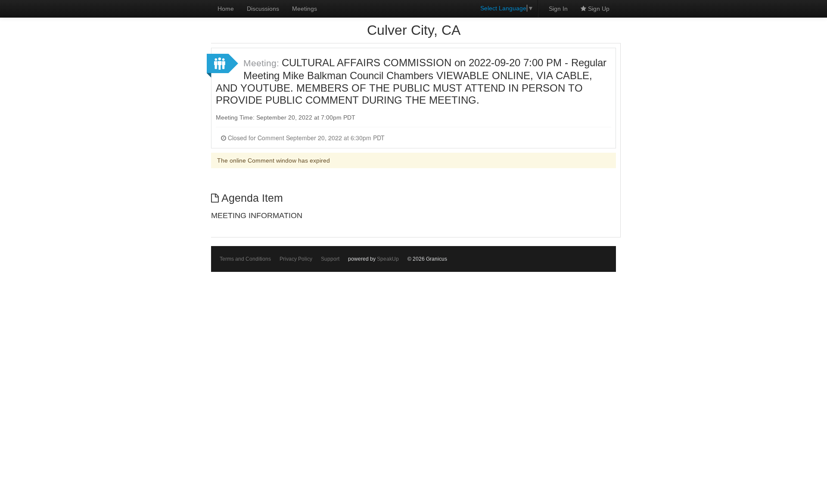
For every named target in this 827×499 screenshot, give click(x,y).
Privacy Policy (296, 259)
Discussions (263, 8)
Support (330, 259)
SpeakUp (388, 259)
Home (226, 8)
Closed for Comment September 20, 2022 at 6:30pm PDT (305, 137)
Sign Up (597, 8)
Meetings (304, 8)
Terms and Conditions (245, 259)
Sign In (558, 8)
